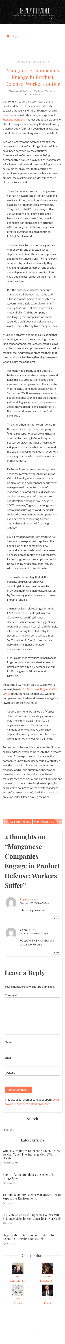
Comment (11, 995)
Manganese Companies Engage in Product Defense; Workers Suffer (32, 77)
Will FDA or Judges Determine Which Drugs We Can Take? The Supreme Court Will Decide (31, 1154)
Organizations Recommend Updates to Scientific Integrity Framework (28, 1237)
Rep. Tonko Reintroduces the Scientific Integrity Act (28, 1176)
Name (8, 1042)
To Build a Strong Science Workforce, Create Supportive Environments (32, 1196)
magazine (14, 119)
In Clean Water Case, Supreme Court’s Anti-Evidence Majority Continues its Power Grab (32, 1216)
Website (10, 1073)
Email (8, 1057)
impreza (25, 899)
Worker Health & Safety (32, 61)
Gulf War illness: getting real (21, 821)
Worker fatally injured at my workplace (48, 821)
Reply (56, 918)
